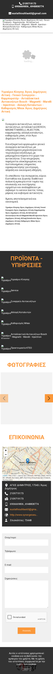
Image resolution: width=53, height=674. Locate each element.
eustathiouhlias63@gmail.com (24, 509)
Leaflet (5, 475)
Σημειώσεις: (11, 578)
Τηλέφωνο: (10, 551)
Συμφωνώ (26, 669)
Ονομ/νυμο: (10, 537)
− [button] (6, 454)
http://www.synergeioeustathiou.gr (24, 514)
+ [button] (6, 450)
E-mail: (8, 564)
